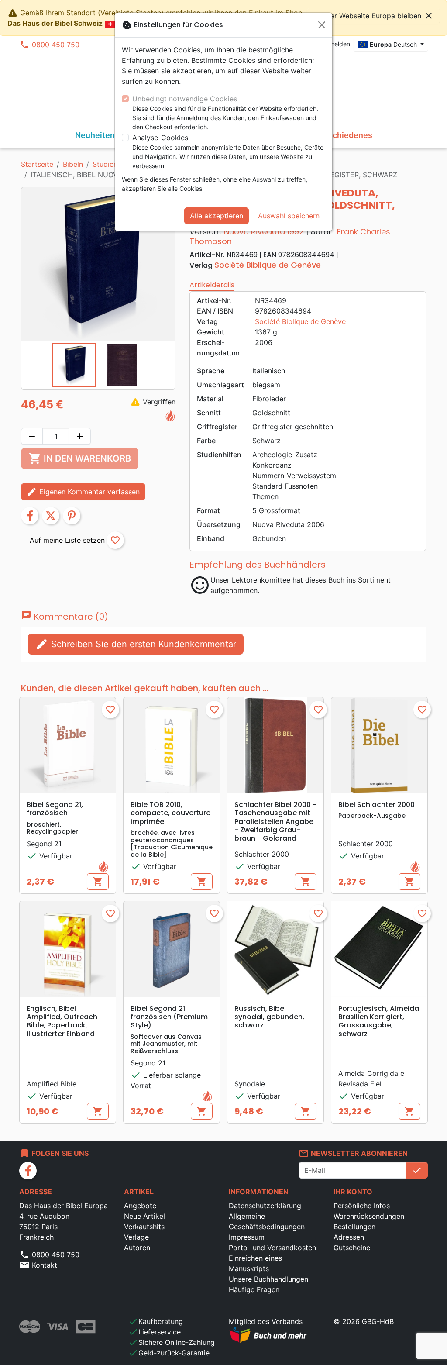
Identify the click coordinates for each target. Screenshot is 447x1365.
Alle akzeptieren (216, 215)
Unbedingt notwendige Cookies (184, 98)
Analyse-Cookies (160, 137)
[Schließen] (322, 25)
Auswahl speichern (289, 215)
